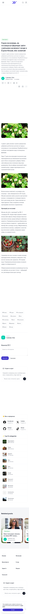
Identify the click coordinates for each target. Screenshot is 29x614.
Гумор (17, 562)
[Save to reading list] (19, 86)
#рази (13, 320)
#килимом (13, 316)
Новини (4, 556)
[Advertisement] (14, 20)
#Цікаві (4, 327)
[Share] (22, 86)
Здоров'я (4, 568)
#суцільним (20, 320)
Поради (18, 568)
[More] (26, 86)
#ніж (20, 316)
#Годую (12, 312)
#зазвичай (5, 316)
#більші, (4, 312)
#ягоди (11, 327)
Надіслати (5, 358)
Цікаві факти (4, 39)
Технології (4, 575)
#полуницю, (5, 320)
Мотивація (18, 556)
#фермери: (12, 323)
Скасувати (12, 358)
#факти (4, 323)
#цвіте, (19, 323)
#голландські (19, 312)
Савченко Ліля (9, 77)
